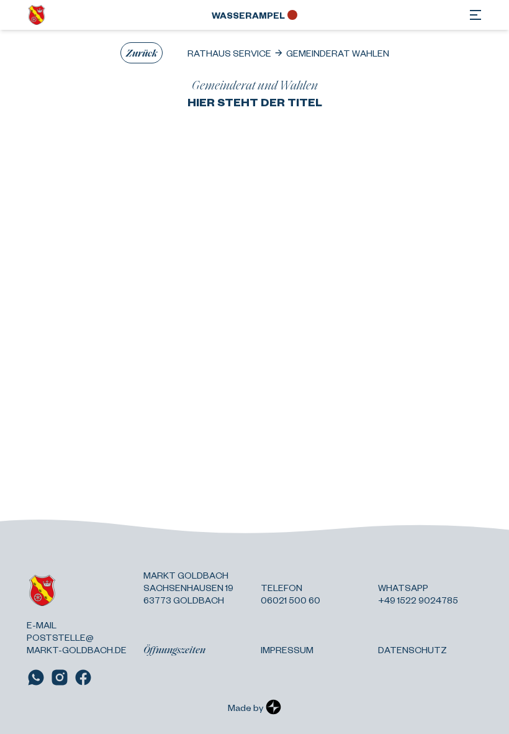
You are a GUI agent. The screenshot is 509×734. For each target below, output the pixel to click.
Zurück (141, 52)
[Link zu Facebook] (83, 677)
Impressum (287, 649)
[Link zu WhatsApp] (36, 677)
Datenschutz (412, 649)
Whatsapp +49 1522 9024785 (418, 593)
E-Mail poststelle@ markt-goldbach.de (77, 637)
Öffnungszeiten (174, 649)
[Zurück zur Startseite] (37, 15)
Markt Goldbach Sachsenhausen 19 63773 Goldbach (188, 587)
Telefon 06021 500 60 (290, 593)
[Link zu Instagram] (59, 677)
